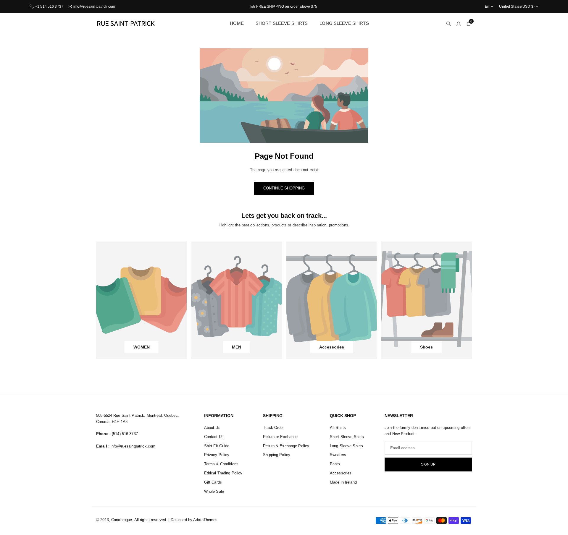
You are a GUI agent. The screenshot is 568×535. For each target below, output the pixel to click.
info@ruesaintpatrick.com (94, 6)
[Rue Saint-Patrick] (125, 23)
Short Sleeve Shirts (282, 23)
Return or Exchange (280, 437)
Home (237, 23)
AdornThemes (205, 520)
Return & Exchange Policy (286, 446)
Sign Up (428, 464)
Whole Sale (214, 491)
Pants (335, 464)
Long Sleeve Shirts (344, 23)
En (487, 6)
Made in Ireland (343, 482)
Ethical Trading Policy (223, 473)
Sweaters (338, 455)
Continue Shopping (284, 188)
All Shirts (338, 427)
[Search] (448, 23)
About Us (212, 427)
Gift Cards (213, 482)
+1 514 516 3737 (49, 6)
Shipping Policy (276, 455)
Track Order (273, 427)
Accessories (340, 473)
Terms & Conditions (221, 464)
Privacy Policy (217, 455)
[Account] (459, 23)
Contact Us (214, 437)
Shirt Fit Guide (217, 446)
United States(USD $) (517, 6)
